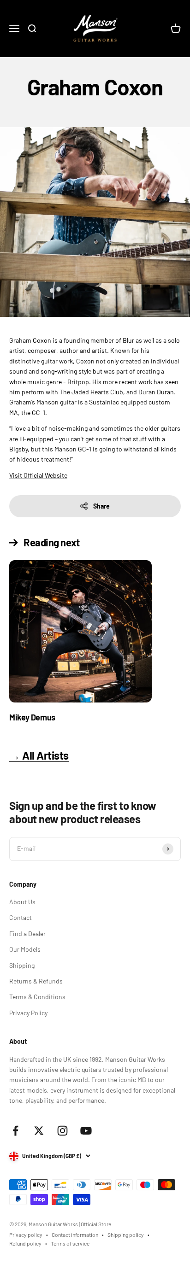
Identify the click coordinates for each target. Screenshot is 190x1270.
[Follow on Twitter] (39, 1130)
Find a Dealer (27, 933)
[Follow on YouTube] (86, 1130)
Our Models (25, 949)
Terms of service (70, 1243)
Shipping (22, 965)
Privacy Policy (28, 1013)
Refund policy (25, 1243)
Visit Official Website (38, 475)
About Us (22, 902)
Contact (20, 917)
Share (101, 506)
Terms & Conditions (37, 997)
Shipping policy (125, 1234)
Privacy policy (25, 1234)
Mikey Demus (32, 717)
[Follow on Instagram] (62, 1130)
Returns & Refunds (36, 981)
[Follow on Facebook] (15, 1130)
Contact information (75, 1234)
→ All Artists (39, 755)
